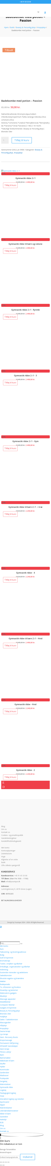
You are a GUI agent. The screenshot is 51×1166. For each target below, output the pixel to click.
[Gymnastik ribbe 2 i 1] (10, 171)
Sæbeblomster (6, 975)
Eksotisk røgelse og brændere (12, 978)
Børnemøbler (5, 1058)
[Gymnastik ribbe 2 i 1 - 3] (25, 368)
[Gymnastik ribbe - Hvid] (25, 697)
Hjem (6, 27)
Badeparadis (5, 984)
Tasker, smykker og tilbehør (11, 963)
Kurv (2, 949)
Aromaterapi (5, 961)
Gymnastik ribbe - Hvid (25, 704)
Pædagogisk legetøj (8, 1093)
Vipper (2, 1105)
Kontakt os (5, 832)
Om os (4, 829)
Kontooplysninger (8, 850)
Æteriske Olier (5, 1014)
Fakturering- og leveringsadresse (13, 952)
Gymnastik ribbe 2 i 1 (25, 178)
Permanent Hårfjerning (9, 1043)
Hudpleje (3, 1016)
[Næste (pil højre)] (3, 1165)
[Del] (6, 1162)
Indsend (27, 1157)
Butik (12, 27)
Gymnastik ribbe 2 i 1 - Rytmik (25, 309)
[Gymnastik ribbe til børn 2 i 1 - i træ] (25, 499)
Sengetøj (3, 1081)
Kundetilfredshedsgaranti (11, 841)
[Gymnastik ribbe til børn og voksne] (25, 236)
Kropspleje (41, 27)
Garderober (4, 1072)
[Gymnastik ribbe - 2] (25, 762)
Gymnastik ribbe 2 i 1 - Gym (25, 441)
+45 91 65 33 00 (20, 875)
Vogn (3, 856)
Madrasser (4, 1075)
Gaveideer (4, 1116)
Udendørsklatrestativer (9, 1111)
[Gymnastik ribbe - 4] (25, 565)
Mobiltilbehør (5, 1002)
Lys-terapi (4, 1034)
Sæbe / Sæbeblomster (9, 1019)
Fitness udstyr (5, 1052)
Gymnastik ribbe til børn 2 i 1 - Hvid (25, 638)
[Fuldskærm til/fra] (3, 1162)
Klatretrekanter (6, 1108)
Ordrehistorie (6, 853)
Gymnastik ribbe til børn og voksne (25, 244)
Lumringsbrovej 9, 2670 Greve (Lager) (16, 889)
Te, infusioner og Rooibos (10, 987)
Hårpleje (3, 1025)
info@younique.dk (13, 881)
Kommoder (4, 1069)
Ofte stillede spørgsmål (10, 865)
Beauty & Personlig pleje (26, 27)
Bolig (2, 955)
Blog (3, 826)
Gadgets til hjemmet (8, 1008)
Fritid (2, 1096)
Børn (2, 1055)
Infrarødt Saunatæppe (9, 1046)
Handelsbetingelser (8, 838)
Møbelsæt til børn (7, 1060)
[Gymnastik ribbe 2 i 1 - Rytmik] (25, 302)
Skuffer (3, 1063)
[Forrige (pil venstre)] (1, 1165)
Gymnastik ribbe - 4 (25, 572)
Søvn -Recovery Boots (9, 1037)
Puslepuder (4, 1078)
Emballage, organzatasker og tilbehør (15, 966)
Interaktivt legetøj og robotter (12, 1099)
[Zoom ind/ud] (1, 1162)
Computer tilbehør (7, 1005)
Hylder (2, 1066)
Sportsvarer (4, 1102)
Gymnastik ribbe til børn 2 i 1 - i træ (25, 507)
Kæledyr (3, 1119)
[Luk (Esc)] (8, 1162)
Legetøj (3, 1090)
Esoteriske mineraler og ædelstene (14, 972)
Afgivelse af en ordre (9, 859)
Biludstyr (3, 996)
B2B (1, 1122)
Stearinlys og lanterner (9, 990)
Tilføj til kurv (21, 140)
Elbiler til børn (5, 1113)
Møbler (3, 981)
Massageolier (5, 1022)
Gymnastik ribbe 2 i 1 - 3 (25, 375)
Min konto (5, 847)
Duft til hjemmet (6, 958)
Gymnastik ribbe (6, 1087)
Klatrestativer (5, 1084)
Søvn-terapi (4, 1049)
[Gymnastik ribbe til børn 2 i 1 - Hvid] (25, 631)
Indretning (4, 969)
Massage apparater (8, 999)
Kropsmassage (6, 1040)
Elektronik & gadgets (8, 993)
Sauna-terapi (5, 1031)
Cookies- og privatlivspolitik (12, 835)
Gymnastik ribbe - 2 (25, 770)
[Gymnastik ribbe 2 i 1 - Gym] (25, 434)
